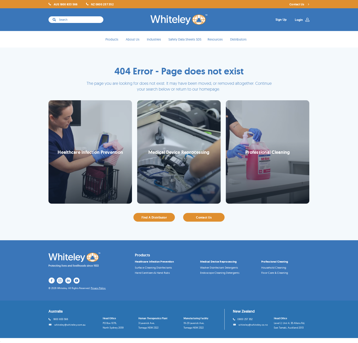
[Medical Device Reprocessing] (179, 152)
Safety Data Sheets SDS (184, 39)
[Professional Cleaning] (267, 152)
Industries (154, 39)
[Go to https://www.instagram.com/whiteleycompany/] (60, 281)
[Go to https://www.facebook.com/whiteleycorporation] (51, 281)
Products (111, 39)
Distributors (238, 39)
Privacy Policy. (98, 288)
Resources (215, 39)
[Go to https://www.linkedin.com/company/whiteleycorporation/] (68, 281)
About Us (132, 39)
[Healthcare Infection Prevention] (90, 152)
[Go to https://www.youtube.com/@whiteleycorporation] (76, 281)
